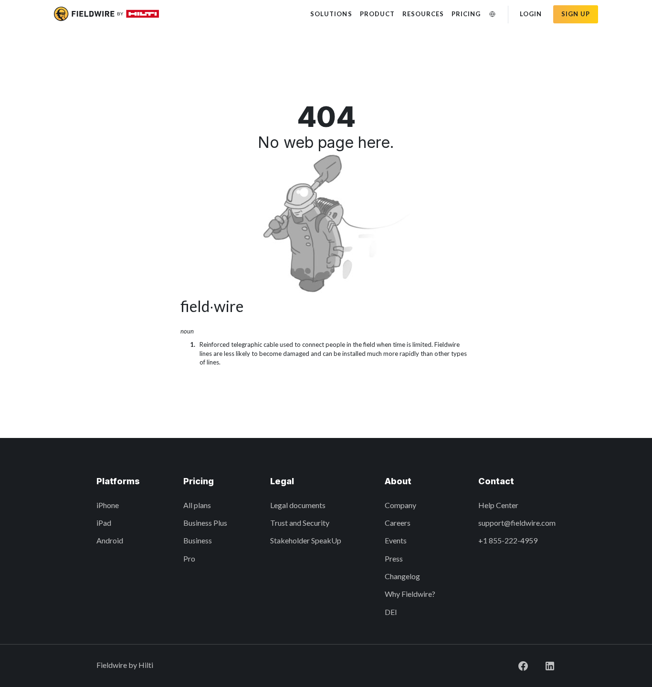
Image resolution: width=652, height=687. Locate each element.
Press (394, 558)
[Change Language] (492, 14)
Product (377, 14)
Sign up (575, 14)
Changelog (402, 576)
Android (109, 540)
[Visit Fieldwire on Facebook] (515, 664)
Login (531, 14)
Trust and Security (299, 522)
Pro (189, 558)
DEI (391, 611)
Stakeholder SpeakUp (305, 540)
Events (396, 540)
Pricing (466, 14)
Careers (397, 522)
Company (400, 505)
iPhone (107, 505)
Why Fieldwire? (410, 593)
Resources (423, 14)
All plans (197, 505)
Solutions (331, 14)
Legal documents (298, 505)
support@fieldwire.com (517, 522)
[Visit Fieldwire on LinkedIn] (542, 664)
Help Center (498, 505)
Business (197, 540)
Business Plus (205, 522)
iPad (103, 522)
